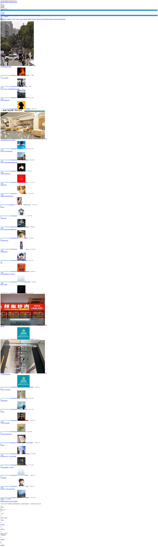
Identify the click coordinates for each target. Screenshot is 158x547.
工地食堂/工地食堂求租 (5, 86)
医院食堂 (30, 15)
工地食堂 (21, 15)
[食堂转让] (0, 206)
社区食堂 (34, 15)
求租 (1, 262)
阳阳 (26, 398)
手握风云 (27, 75)
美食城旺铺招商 (3, 400)
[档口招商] (0, 444)
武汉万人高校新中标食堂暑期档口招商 (8, 162)
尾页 (10, 498)
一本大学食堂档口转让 (5, 374)
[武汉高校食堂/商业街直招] (0, 432)
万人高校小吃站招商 (4, 423)
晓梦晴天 (27, 497)
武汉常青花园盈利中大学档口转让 (7, 274)
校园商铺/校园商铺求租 (5, 486)
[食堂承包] (0, 410)
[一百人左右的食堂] (0, 76)
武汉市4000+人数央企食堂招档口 (7, 489)
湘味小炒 (2, 326)
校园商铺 (9, 15)
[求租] (0, 261)
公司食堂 (26, 15)
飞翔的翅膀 (27, 108)
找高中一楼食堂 (3, 284)
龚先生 (26, 182)
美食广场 (38, 15)
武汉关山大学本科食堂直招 (6, 151)
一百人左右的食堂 (4, 77)
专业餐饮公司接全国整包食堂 (6, 196)
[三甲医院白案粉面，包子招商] (0, 466)
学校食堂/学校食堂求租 (5, 249)
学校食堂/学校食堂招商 (5, 75)
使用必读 (7, 2)
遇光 (26, 260)
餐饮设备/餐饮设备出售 (5, 260)
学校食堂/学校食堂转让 (5, 215)
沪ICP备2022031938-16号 (35, 503)
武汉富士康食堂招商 (4, 100)
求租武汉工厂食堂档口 (5, 389)
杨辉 (26, 464)
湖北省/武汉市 (14, 75)
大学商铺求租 (3, 477)
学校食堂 (5, 15)
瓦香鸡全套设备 (3, 251)
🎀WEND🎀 (27, 281)
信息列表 (6, 16)
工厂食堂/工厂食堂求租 (5, 398)
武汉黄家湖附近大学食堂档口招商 (7, 140)
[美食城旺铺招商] (0, 399)
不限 (1, 19)
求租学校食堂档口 (4, 240)
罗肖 (26, 409)
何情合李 (27, 453)
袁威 (26, 238)
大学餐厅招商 (3, 218)
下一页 (7, 498)
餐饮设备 (47, 19)
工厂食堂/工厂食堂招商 (5, 108)
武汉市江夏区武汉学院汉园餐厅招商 (8, 229)
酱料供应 (63, 19)
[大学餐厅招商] (0, 217)
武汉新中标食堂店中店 (5, 173)
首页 (1, 15)
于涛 (26, 148)
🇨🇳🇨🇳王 (27, 420)
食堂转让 (2, 207)
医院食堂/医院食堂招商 (5, 475)
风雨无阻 (27, 271)
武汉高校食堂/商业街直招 (6, 434)
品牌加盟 (59, 19)
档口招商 (2, 445)
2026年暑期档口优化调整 (5, 66)
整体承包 (51, 19)
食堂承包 (2, 411)
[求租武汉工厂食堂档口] (0, 388)
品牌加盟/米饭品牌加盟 (5, 339)
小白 (26, 193)
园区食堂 (17, 15)
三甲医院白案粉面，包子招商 (6, 467)
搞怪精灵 (32, 387)
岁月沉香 (32, 339)
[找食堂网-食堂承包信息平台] (0, 3)
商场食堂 (34, 19)
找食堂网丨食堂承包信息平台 (14, 503)
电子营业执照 (26, 503)
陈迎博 (26, 226)
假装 (26, 86)
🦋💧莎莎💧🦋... (27, 204)
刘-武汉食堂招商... (29, 442)
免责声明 (11, 2)
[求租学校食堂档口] (0, 239)
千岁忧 (26, 486)
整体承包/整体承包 (4, 204)
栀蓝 (26, 293)
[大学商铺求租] (0, 476)
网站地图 (2, 2)
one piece (27, 249)
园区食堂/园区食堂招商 (5, 409)
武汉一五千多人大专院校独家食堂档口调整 (9, 89)
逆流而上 (27, 475)
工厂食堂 (13, 15)
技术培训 (55, 19)
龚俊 (26, 97)
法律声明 (15, 2)
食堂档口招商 (3, 185)
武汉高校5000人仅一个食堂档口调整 (8, 456)
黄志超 (26, 159)
